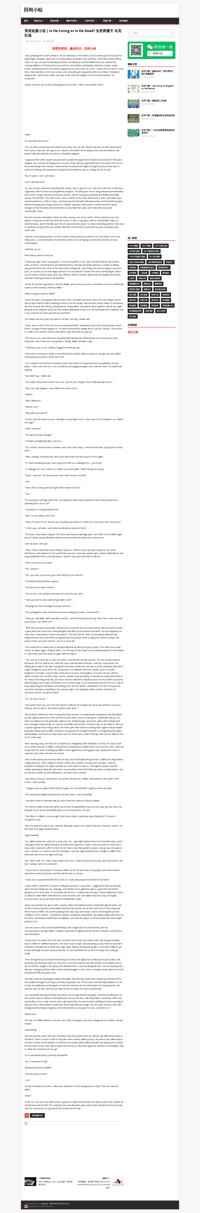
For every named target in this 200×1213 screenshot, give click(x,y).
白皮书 (131, 278)
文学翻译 (154, 273)
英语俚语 (166, 294)
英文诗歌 (132, 294)
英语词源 (149, 311)
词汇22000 (161, 311)
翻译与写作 (71, 20)
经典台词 (142, 278)
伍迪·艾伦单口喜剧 (136, 262)
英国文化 (147, 289)
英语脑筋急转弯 (135, 311)
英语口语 (143, 300)
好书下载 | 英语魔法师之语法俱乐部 (158, 115)
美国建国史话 (134, 283)
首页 (26, 20)
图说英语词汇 (163, 267)
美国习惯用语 (155, 278)
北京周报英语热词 (155, 262)
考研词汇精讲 (134, 289)
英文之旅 (133, 332)
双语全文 (169, 262)
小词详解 (143, 273)
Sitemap (44, 1203)
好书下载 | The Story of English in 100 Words (157, 87)
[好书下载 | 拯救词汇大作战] (133, 106)
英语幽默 (166, 300)
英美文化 (38, 20)
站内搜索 (123, 20)
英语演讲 (132, 305)
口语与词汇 (90, 20)
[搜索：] (151, 33)
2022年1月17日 (34, 41)
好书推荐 (132, 273)
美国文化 (147, 283)
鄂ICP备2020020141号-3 (60, 1203)
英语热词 (154, 305)
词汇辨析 (132, 316)
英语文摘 (54, 20)
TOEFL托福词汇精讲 (137, 256)
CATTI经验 (146, 245)
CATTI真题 (133, 245)
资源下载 (107, 20)
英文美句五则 (160, 289)
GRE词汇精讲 (134, 251)
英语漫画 (143, 305)
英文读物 (143, 294)
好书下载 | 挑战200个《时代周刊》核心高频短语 (158, 72)
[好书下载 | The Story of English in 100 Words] (133, 91)
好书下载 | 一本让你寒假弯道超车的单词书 (158, 131)
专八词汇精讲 (154, 256)
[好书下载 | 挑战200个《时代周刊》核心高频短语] (133, 76)
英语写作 (132, 300)
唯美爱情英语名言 (147, 267)
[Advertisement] (125, 10)
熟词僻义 (166, 273)
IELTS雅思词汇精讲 (151, 251)
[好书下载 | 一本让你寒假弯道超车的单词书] (133, 135)
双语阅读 (132, 267)
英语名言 (154, 300)
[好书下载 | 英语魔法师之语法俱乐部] (133, 121)
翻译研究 (158, 283)
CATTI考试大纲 (161, 245)
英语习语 (154, 294)
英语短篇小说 (37, 1115)
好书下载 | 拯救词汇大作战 (154, 100)
